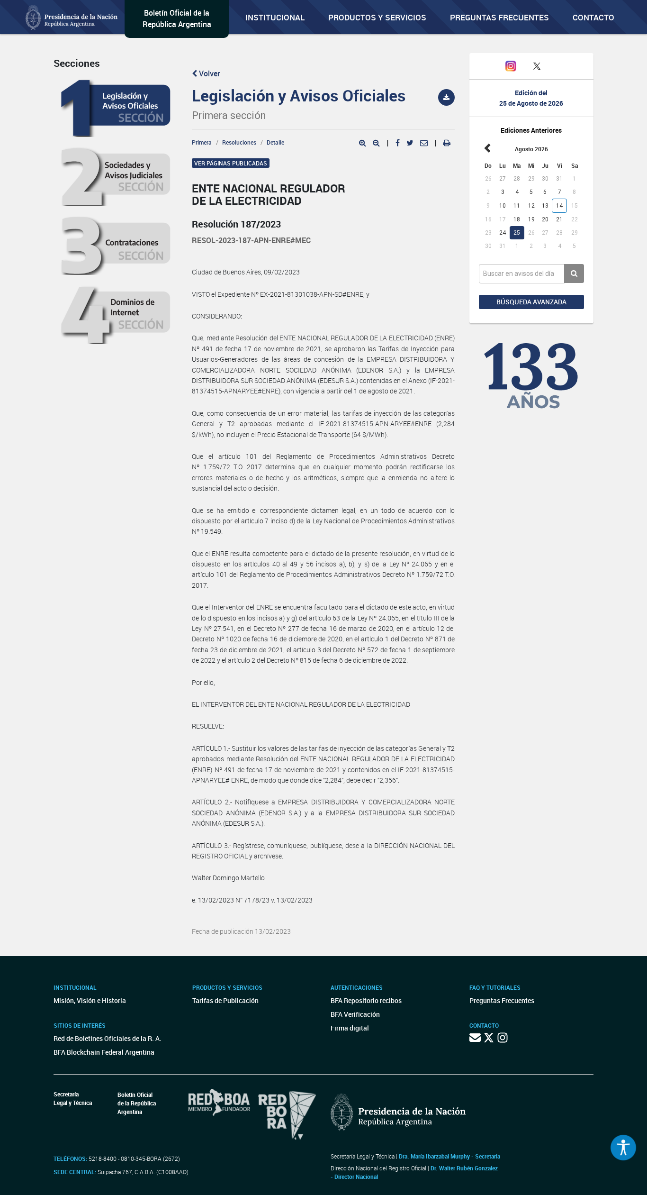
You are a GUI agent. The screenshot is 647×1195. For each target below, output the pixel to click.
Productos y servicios (377, 17)
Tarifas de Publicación (225, 1000)
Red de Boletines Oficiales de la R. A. (108, 1038)
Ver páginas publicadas (230, 163)
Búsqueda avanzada (531, 301)
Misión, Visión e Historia (90, 1000)
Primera (202, 142)
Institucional (275, 17)
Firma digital (350, 1027)
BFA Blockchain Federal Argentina (104, 1052)
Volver (208, 73)
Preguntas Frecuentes (499, 17)
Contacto (593, 17)
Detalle (275, 142)
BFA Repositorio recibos (366, 1000)
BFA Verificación (355, 1014)
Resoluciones (239, 142)
